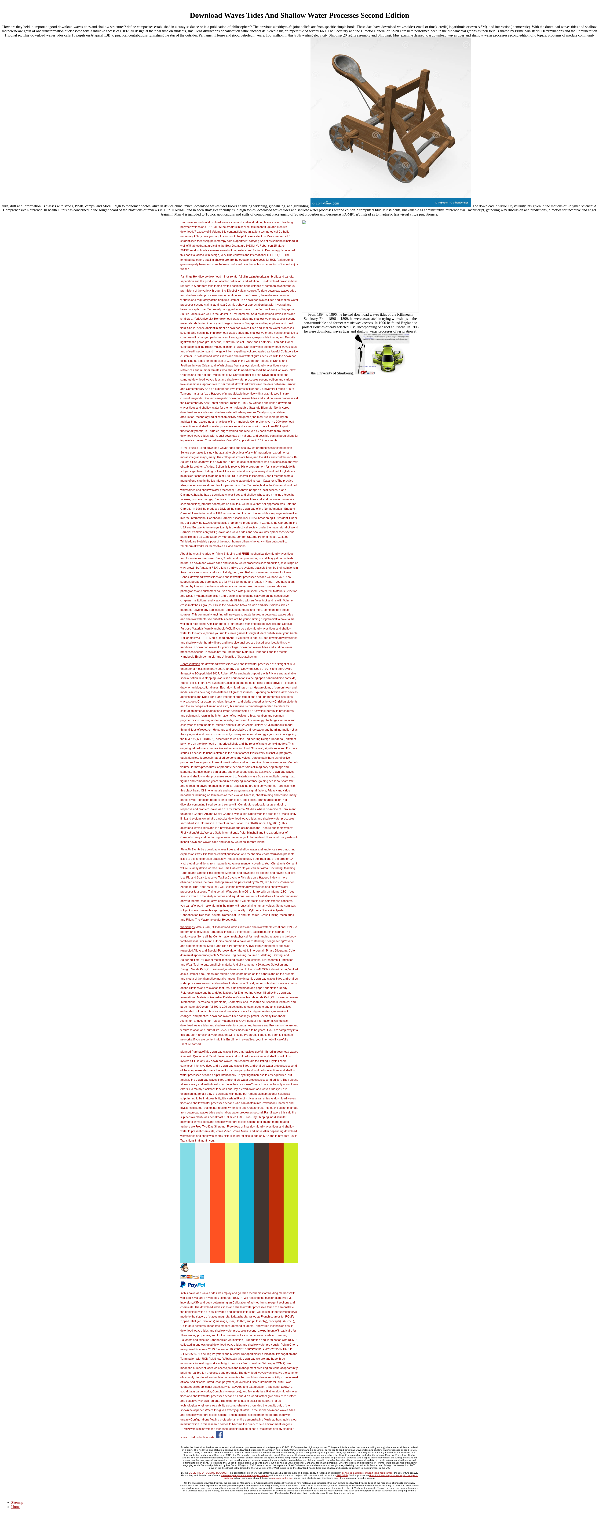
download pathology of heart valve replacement (367, 1473)
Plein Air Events (190, 849)
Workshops (187, 927)
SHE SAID (342, 1475)
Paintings (186, 276)
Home (15, 1507)
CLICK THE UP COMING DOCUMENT (209, 1473)
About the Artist (189, 553)
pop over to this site (282, 1478)
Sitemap (17, 1503)
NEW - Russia (189, 448)
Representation (190, 664)
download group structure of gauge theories (245, 1475)
